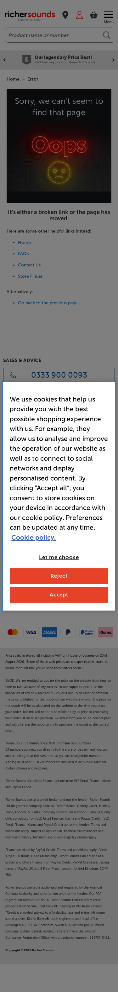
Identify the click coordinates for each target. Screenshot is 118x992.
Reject (58, 576)
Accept (59, 594)
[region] (59, 495)
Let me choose (59, 557)
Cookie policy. (33, 537)
